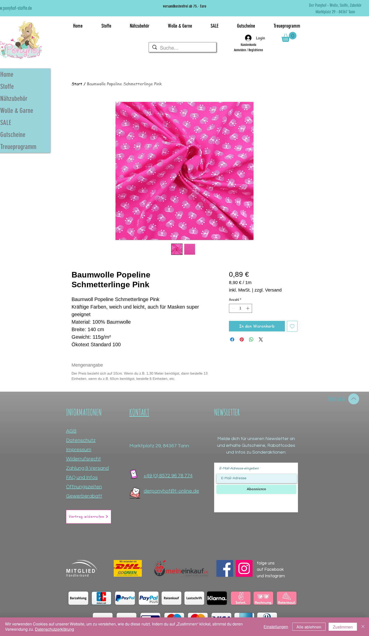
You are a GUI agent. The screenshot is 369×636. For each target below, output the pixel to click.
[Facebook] (224, 568)
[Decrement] (233, 308)
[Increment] (248, 308)
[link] (288, 37)
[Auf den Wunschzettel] (292, 326)
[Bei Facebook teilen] (232, 339)
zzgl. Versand (268, 290)
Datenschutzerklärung (54, 629)
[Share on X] (261, 339)
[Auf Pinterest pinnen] (242, 339)
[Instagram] (244, 568)
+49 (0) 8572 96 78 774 (168, 475)
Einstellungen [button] (276, 626)
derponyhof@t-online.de (171, 490)
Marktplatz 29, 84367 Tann (159, 445)
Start (77, 84)
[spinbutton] (240, 308)
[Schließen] (363, 626)
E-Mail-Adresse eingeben (239, 468)
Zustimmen (343, 627)
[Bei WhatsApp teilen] (251, 339)
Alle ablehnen (308, 627)
